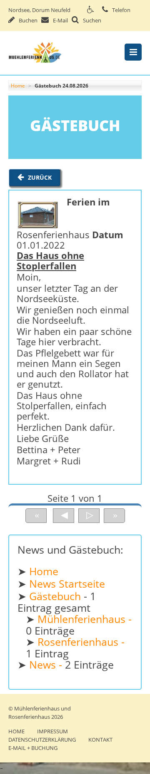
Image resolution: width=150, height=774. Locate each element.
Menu (133, 52)
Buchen (28, 20)
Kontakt (100, 739)
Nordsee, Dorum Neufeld (39, 10)
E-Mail (60, 20)
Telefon (121, 10)
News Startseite (67, 584)
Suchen (92, 20)
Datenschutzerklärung (42, 739)
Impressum (52, 731)
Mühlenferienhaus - (85, 619)
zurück (40, 177)
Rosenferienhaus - (81, 642)
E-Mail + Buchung (33, 748)
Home (18, 85)
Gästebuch (56, 596)
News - (47, 664)
